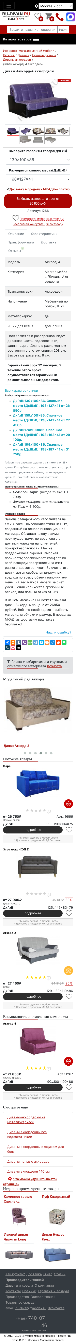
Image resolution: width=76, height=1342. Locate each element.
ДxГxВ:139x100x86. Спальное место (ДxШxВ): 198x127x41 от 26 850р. (41, 405)
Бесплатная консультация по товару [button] (38, 224)
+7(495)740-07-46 (59, 16)
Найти (63, 29)
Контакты (13, 1291)
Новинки (29, 1291)
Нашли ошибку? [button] (58, 632)
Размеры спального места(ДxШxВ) (38, 170)
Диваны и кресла (19, 1285)
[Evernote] (64, 642)
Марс (7, 766)
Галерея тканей (43, 1297)
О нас (47, 1274)
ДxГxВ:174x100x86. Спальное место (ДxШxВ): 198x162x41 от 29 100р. (41, 435)
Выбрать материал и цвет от (38, 201)
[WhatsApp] (30, 642)
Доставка (48, 242)
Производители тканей (24, 1280)
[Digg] (18, 647)
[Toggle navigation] (9, 6)
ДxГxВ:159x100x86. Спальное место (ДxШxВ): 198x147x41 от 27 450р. (41, 420)
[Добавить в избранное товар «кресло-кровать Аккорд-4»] (69, 1087)
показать (54, 665)
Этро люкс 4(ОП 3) (16, 849)
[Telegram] (35, 642)
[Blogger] (47, 642)
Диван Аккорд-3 (16, 746)
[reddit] (58, 642)
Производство (17, 1297)
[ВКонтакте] (7, 642)
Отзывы (15, 250)
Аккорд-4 (9, 1023)
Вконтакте (56, 1308)
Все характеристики (21, 390)
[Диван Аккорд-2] (38, 950)
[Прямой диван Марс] (38, 783)
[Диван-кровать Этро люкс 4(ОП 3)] (38, 867)
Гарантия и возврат (53, 1291)
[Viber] (24, 642)
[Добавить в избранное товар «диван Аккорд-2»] (69, 996)
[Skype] (41, 642)
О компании (44, 1285)
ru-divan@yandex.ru (30, 1308)
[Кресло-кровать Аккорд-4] (38, 1041)
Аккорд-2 (9, 932)
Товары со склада (19, 1302)
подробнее (33, 829)
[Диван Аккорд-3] (38, 709)
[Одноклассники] (13, 642)
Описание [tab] (16, 234)
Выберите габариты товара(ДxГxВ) (38, 151)
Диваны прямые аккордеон (29, 1161)
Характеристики (44, 234)
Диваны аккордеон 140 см (28, 1171)
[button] (21, 39)
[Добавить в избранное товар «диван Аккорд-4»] (16, 218)
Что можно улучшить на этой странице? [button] (30, 1181)
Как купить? (15, 1274)
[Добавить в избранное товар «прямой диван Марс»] (69, 830)
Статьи (59, 1274)
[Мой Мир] (52, 642)
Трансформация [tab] (21, 242)
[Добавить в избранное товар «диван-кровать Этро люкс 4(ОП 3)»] (69, 913)
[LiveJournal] (7, 647)
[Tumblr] (18, 642)
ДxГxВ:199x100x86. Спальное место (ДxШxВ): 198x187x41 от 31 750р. (41, 449)
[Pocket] (13, 647)
